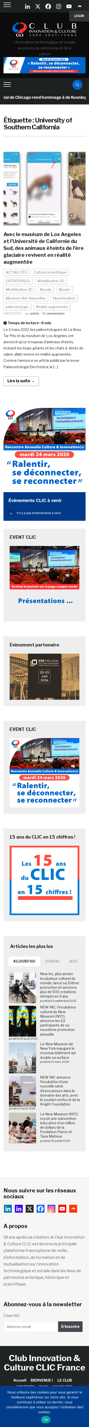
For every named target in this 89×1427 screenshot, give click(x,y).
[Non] (82, 1406)
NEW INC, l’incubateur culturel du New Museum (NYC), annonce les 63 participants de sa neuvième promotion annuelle (58, 1020)
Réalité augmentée (52, 307)
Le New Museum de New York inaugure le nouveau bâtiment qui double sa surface (58, 1051)
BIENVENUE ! (42, 1380)
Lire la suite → (21, 381)
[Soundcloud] (79, 6)
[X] (38, 6)
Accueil (19, 1380)
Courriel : (11, 1315)
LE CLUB (64, 1380)
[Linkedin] (19, 1209)
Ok (46, 1420)
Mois (74, 961)
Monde (45, 289)
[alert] (44, 513)
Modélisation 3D (50, 281)
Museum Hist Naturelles (26, 298)
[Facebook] (48, 6)
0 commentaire (54, 313)
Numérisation (64, 298)
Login (79, 16)
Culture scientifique (50, 272)
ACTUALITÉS (16, 272)
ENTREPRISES (18, 281)
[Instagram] (58, 6)
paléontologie (17, 307)
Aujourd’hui (24, 961)
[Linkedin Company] (27, 6)
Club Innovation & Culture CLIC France (44, 1362)
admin (34, 313)
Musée (64, 289)
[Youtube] (69, 6)
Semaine (52, 961)
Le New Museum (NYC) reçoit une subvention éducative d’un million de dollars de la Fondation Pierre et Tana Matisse (59, 1125)
